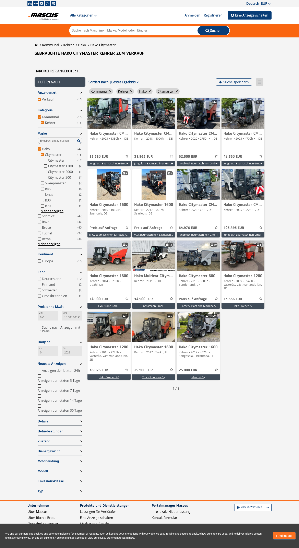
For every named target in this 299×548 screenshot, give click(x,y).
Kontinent (45, 254)
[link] (109, 113)
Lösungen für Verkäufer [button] (98, 511)
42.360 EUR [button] (233, 157)
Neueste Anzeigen (52, 363)
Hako (82, 45)
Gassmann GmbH (153, 306)
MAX (65, 313)
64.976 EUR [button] (188, 228)
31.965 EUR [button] (143, 157)
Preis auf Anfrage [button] (103, 228)
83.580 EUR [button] (98, 157)
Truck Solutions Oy (153, 377)
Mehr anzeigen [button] (52, 211)
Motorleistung (48, 461)
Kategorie (45, 110)
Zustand (44, 441)
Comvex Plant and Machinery (198, 306)
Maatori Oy (198, 377)
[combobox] (237, 507)
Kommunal (50, 45)
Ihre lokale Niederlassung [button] (171, 511)
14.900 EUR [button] (98, 299)
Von (40, 348)
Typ (40, 491)
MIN (41, 313)
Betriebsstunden (50, 431)
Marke (42, 133)
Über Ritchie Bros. (41, 517)
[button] (60, 82)
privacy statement (108, 537)
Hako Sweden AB (243, 306)
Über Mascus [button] (37, 511)
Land (42, 272)
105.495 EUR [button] (234, 228)
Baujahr (44, 342)
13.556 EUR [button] (233, 299)
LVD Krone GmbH (109, 306)
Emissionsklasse (51, 481)
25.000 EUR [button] (188, 370)
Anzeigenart (47, 92)
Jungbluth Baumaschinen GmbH (108, 163)
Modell (43, 471)
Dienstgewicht (49, 451)
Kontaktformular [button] (164, 517)
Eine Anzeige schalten (251, 15)
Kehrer (68, 45)
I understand (284, 535)
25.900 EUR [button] (143, 370)
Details (43, 421)
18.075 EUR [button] (98, 370)
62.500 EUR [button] (188, 157)
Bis (64, 348)
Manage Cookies (74, 537)
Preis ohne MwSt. (51, 306)
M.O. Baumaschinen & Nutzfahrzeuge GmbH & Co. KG (121, 234)
